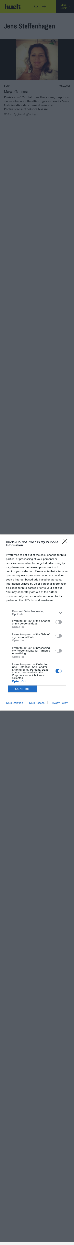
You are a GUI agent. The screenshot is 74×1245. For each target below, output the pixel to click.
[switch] (59, 622)
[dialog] (37, 622)
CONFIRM (22, 688)
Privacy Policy (59, 702)
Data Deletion (14, 702)
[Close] (66, 542)
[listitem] (37, 612)
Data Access (36, 702)
